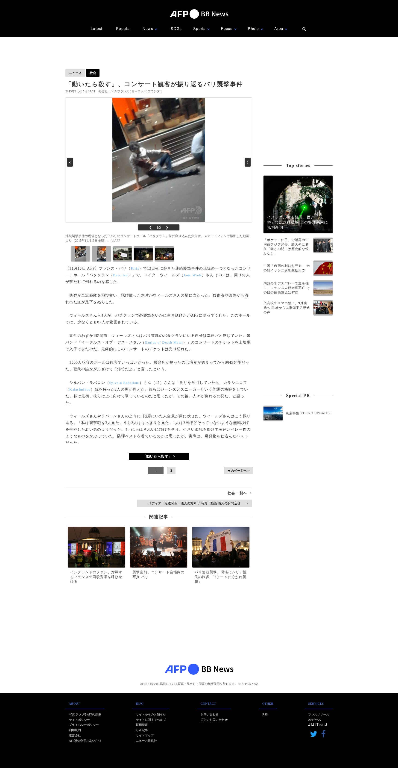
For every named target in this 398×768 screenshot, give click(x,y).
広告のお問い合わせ (214, 719)
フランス (154, 91)
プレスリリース (318, 714)
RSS (265, 714)
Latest (96, 28)
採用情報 (142, 725)
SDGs (176, 28)
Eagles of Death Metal (164, 342)
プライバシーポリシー (84, 725)
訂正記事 (142, 730)
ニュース (75, 73)
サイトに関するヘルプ (151, 719)
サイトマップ (145, 735)
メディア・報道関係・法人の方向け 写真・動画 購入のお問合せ (198, 503)
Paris (135, 268)
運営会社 (75, 735)
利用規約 (75, 730)
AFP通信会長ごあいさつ (85, 740)
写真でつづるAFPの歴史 (85, 714)
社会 (93, 73)
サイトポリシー (79, 719)
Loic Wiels (193, 275)
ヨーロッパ (139, 91)
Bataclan (120, 275)
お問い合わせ (210, 714)
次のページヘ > (239, 470)
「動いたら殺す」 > (159, 456)
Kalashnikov (80, 389)
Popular (123, 28)
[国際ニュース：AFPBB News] (199, 14)
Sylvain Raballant (124, 383)
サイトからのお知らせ (151, 714)
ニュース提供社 (146, 740)
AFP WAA (314, 719)
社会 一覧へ (239, 493)
